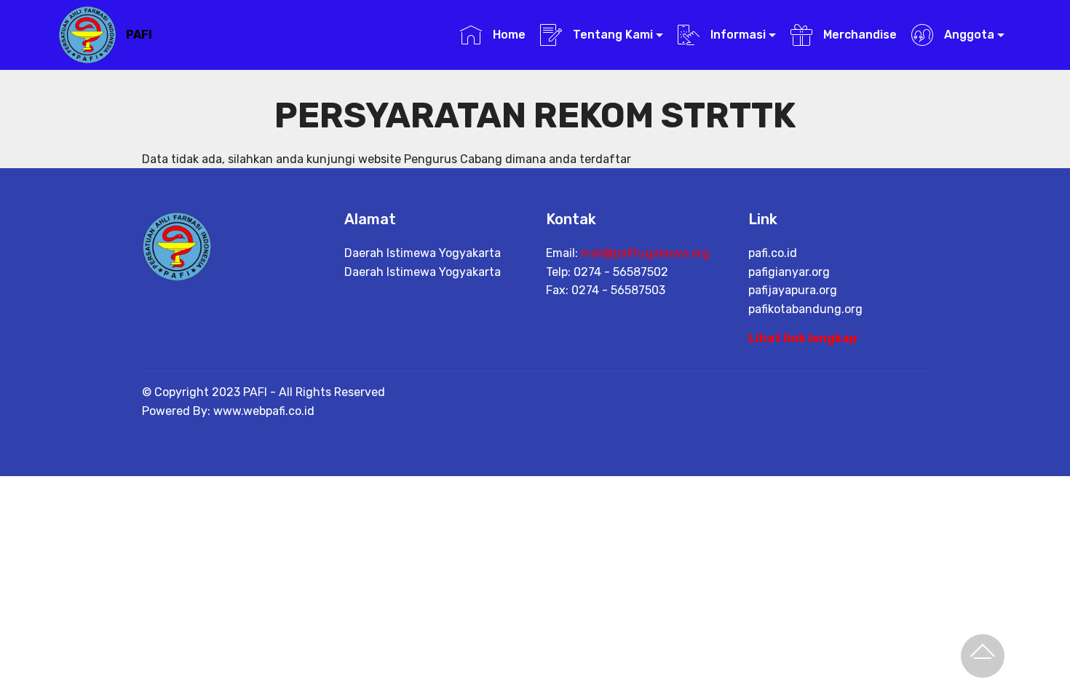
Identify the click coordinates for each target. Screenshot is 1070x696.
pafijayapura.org (792, 290)
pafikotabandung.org (805, 309)
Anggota (967, 34)
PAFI (139, 34)
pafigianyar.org (789, 272)
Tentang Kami (611, 34)
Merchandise (858, 34)
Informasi (737, 34)
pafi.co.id (772, 253)
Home (507, 34)
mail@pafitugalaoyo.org (645, 253)
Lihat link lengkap (802, 338)
